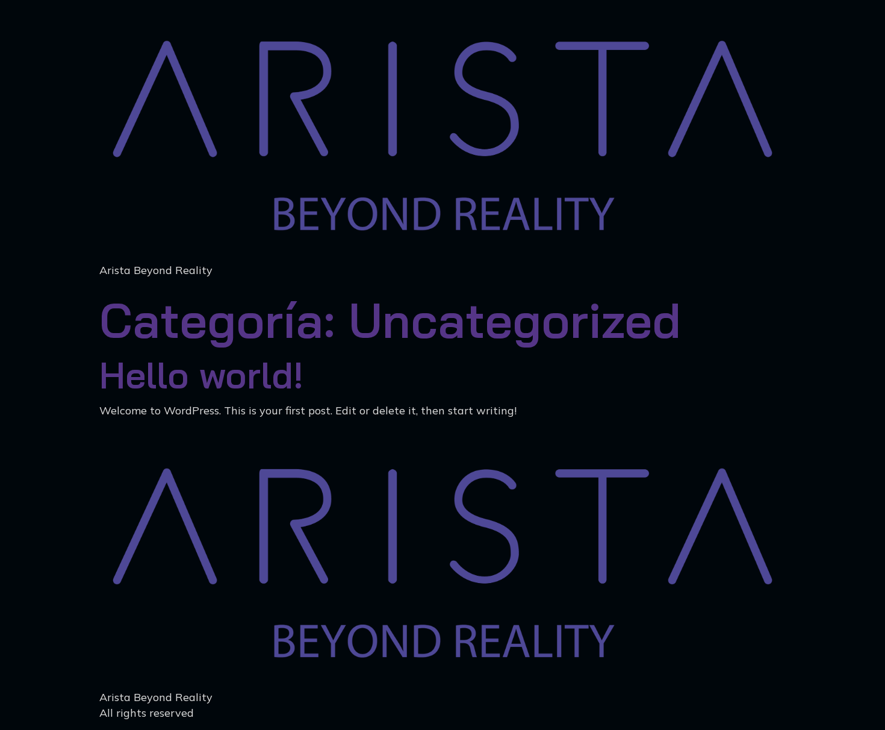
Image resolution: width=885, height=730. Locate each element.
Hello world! (201, 375)
